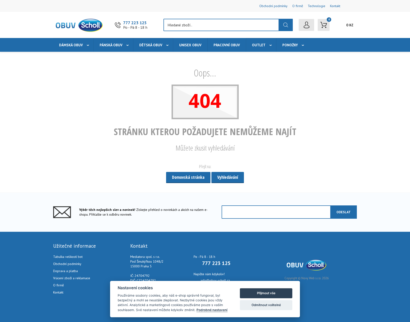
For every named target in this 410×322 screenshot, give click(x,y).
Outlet (259, 45)
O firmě (297, 6)
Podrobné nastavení (212, 310)
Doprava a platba (65, 271)
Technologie (316, 6)
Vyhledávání (227, 177)
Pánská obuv (111, 45)
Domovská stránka (188, 177)
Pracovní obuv (227, 45)
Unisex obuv (190, 45)
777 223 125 (135, 22)
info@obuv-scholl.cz (215, 280)
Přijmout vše (266, 293)
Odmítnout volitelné (266, 305)
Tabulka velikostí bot (68, 257)
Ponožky (290, 45)
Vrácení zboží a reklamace (71, 278)
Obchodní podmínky (273, 6)
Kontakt (335, 6)
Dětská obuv (150, 45)
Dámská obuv (71, 45)
